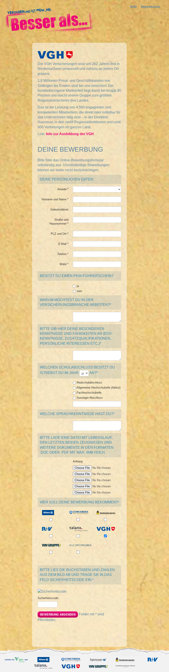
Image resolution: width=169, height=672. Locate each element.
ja (78, 286)
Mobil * (64, 264)
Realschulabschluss (89, 382)
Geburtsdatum (59, 209)
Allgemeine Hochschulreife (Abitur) (98, 387)
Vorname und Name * (54, 199)
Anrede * (62, 189)
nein (79, 291)
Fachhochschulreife (88, 392)
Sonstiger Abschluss (89, 397)
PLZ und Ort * (59, 233)
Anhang (78, 461)
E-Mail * (63, 244)
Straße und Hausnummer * (59, 221)
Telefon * (62, 254)
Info (133, 7)
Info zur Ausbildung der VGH (70, 134)
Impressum (150, 7)
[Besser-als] (49, 20)
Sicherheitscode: (48, 598)
